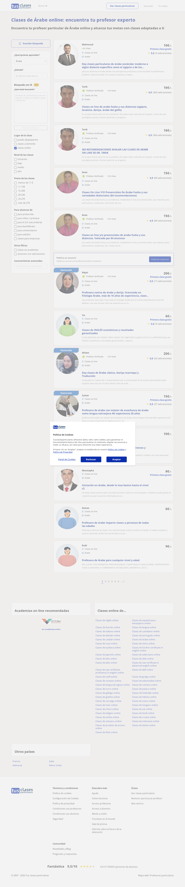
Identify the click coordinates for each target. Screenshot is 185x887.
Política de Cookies (116, 449)
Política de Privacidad (62, 452)
